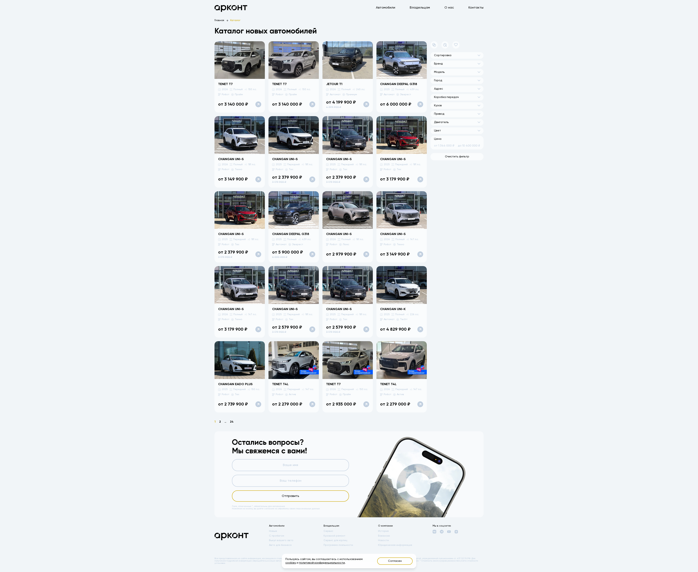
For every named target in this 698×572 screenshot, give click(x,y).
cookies (290, 562)
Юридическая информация (395, 545)
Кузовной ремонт (334, 536)
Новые (273, 531)
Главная (219, 20)
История (383, 531)
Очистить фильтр (457, 156)
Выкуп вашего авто (281, 540)
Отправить (290, 496)
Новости (383, 540)
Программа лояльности (338, 545)
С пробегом (276, 536)
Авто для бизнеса (280, 545)
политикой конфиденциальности (322, 562)
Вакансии (384, 536)
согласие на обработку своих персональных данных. (292, 509)
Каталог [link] (235, 20)
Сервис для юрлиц (335, 540)
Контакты (476, 7)
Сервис (328, 531)
